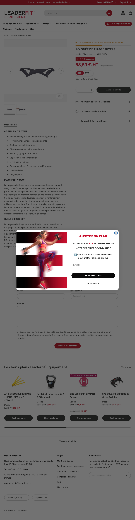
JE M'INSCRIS (93, 275)
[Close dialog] (116, 232)
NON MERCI (93, 283)
